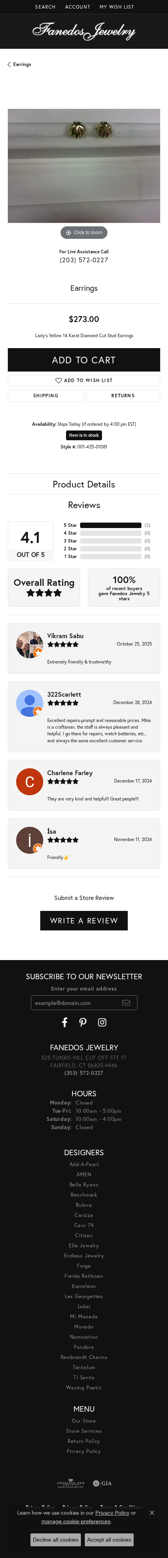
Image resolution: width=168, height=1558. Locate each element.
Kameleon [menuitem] (84, 1286)
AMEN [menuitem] (84, 1174)
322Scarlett (64, 694)
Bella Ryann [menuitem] (84, 1184)
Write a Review (84, 920)
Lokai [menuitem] (84, 1306)
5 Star (70, 525)
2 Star (70, 548)
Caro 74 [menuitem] (84, 1225)
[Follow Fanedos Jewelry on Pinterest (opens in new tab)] (82, 1022)
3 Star (70, 541)
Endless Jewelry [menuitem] (84, 1255)
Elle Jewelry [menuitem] (84, 1245)
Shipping (46, 395)
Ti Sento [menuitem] (83, 1377)
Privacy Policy (84, 1451)
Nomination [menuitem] (84, 1337)
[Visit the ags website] (70, 1483)
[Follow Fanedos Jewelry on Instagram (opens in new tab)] (102, 1022)
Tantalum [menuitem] (84, 1367)
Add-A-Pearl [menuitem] (84, 1164)
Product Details (84, 484)
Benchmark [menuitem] (84, 1195)
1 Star (70, 556)
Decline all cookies (56, 1540)
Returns (122, 395)
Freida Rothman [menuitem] (84, 1276)
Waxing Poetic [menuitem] (84, 1387)
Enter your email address (83, 988)
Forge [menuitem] (84, 1266)
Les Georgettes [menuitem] (84, 1296)
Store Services (84, 1431)
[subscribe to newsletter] (126, 1003)
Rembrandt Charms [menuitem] (84, 1357)
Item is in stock (84, 435)
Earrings (22, 64)
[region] (84, 166)
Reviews (84, 504)
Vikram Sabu (65, 635)
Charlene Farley (70, 772)
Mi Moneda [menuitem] (84, 1316)
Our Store (84, 1420)
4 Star (70, 533)
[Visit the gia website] (102, 1483)
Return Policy (84, 1441)
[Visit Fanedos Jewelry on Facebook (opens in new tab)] (64, 1022)
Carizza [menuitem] (84, 1215)
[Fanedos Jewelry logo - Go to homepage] (84, 31)
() (147, 525)
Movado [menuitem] (84, 1326)
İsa (51, 831)
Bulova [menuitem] (84, 1205)
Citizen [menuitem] (84, 1235)
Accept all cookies (109, 1540)
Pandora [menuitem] (84, 1347)
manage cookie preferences (76, 1521)
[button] (44, 7)
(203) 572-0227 (84, 260)
